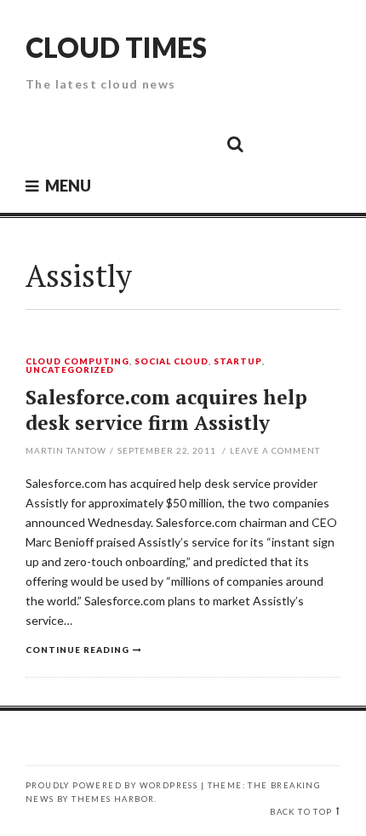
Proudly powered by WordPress (111, 785)
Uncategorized (70, 370)
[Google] (82, 143)
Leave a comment (275, 450)
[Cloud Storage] (43, 143)
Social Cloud (171, 362)
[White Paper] (197, 143)
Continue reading (77, 649)
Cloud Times (116, 47)
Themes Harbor (112, 799)
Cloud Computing (77, 362)
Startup (238, 362)
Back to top (301, 811)
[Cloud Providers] (120, 143)
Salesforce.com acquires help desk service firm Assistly (166, 410)
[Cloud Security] (158, 143)
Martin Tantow (66, 450)
